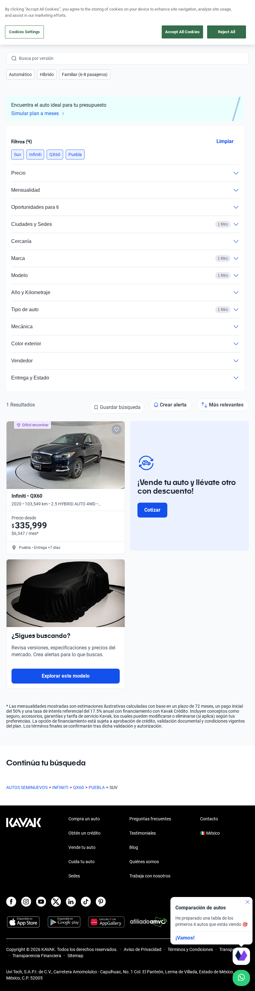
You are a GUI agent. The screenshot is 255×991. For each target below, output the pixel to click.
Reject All (226, 31)
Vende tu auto (81, 847)
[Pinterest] (101, 902)
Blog (133, 847)
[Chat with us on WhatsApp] (241, 978)
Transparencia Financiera (36, 955)
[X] (56, 902)
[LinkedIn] (71, 902)
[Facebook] (11, 902)
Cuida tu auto (81, 861)
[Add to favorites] (117, 429)
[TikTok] (86, 902)
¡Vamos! (185, 937)
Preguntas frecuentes (150, 818)
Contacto (209, 818)
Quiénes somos (144, 861)
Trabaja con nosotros (149, 875)
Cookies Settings (24, 31)
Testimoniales (142, 833)
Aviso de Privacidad (142, 949)
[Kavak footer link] (23, 848)
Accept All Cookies (182, 31)
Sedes (74, 875)
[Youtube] (41, 902)
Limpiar (225, 141)
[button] (20, 74)
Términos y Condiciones (190, 949)
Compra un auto (84, 818)
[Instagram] (26, 902)
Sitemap (75, 955)
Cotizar (152, 510)
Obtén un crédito (84, 833)
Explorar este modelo (66, 676)
